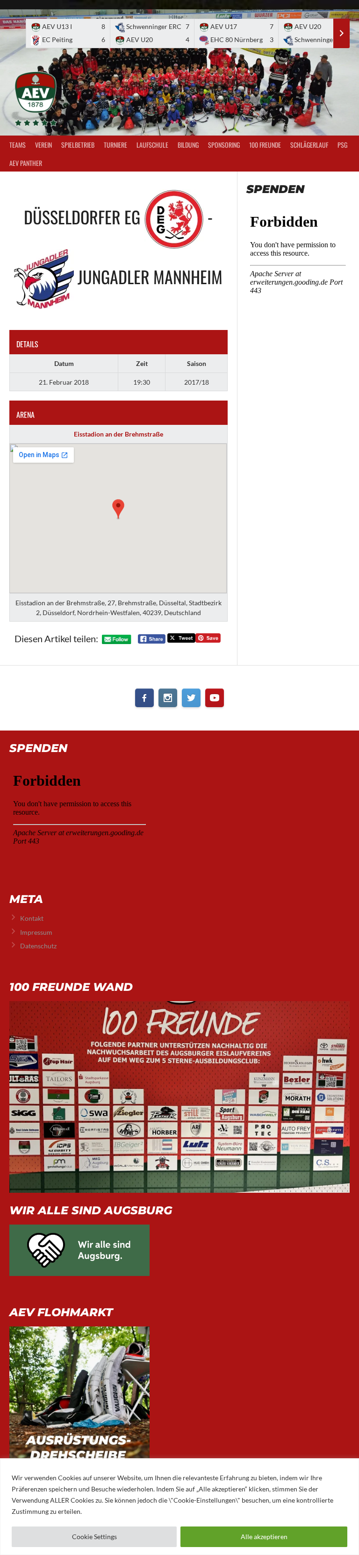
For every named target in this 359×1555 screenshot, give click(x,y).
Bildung (188, 145)
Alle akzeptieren (264, 1537)
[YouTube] (214, 697)
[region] (179, 1506)
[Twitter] (191, 697)
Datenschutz (38, 946)
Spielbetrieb (77, 145)
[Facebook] (144, 697)
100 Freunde (265, 145)
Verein (43, 145)
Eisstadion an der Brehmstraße (118, 434)
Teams (17, 145)
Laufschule (152, 145)
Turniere (115, 145)
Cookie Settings (94, 1537)
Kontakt (31, 918)
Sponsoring (224, 145)
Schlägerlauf (309, 145)
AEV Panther (25, 163)
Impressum (36, 932)
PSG (342, 145)
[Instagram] (167, 697)
